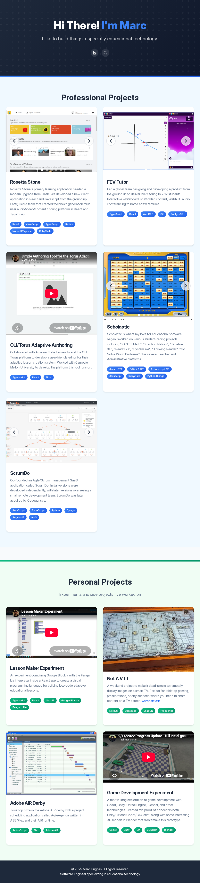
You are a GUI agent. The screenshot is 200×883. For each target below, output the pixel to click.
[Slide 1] (42, 170)
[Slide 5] (61, 170)
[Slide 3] (51, 170)
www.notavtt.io (151, 700)
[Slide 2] (47, 170)
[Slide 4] (56, 170)
